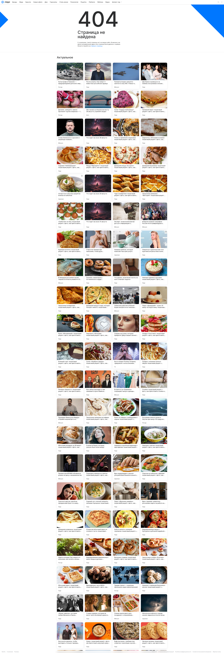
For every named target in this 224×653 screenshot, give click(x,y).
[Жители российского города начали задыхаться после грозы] (154, 607)
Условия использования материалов (202, 651)
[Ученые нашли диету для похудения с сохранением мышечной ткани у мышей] (126, 607)
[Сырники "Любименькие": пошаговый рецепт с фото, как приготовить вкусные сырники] (70, 160)
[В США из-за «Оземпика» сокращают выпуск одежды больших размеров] (126, 383)
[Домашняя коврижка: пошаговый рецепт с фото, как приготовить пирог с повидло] (70, 523)
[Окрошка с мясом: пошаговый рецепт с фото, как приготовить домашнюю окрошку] (154, 439)
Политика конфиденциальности (183, 651)
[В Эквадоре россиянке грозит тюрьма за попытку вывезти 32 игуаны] (70, 272)
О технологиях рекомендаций (166, 651)
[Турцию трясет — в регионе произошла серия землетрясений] (126, 579)
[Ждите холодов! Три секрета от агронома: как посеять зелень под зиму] (70, 551)
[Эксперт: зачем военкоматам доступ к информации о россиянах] (126, 216)
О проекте (154, 651)
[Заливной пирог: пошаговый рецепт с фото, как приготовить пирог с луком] (154, 104)
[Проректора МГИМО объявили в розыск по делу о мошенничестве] (70, 467)
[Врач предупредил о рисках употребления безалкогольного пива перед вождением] (126, 467)
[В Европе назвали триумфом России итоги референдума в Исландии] (154, 216)
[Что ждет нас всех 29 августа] (98, 188)
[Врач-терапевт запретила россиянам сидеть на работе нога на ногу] (154, 495)
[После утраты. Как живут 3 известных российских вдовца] (98, 76)
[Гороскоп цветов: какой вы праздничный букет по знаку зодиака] (70, 495)
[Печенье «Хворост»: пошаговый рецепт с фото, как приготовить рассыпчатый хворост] (70, 383)
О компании (10, 651)
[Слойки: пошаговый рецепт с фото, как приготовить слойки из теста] (154, 383)
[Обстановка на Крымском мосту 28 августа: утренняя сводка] (98, 104)
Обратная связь (217, 651)
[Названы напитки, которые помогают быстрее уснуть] (126, 244)
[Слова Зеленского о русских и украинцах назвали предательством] (70, 132)
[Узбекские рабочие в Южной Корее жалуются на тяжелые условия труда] (126, 300)
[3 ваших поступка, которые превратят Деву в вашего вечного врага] (126, 327)
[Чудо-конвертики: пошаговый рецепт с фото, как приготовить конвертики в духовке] (126, 188)
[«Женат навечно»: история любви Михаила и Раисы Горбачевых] (70, 607)
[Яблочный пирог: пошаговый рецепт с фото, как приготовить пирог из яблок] (70, 579)
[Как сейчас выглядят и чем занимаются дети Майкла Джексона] (98, 383)
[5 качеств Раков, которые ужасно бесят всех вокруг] (98, 439)
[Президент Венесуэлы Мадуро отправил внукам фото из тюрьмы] (70, 411)
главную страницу (96, 46)
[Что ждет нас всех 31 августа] (98, 216)
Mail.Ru (3, 651)
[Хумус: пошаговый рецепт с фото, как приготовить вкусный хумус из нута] (98, 635)
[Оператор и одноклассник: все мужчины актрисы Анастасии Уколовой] (154, 244)
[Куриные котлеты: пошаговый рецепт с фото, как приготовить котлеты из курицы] (70, 244)
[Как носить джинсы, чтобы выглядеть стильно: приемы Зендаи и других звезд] (70, 635)
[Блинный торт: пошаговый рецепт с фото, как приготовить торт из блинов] (70, 355)
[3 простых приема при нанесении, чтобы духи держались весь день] (98, 244)
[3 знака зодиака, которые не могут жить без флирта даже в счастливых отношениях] (98, 607)
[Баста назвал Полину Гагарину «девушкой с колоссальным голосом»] (126, 355)
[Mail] (2, 2)
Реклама (16, 651)
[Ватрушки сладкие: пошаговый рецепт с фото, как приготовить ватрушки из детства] (126, 551)
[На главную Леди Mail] (7, 2)
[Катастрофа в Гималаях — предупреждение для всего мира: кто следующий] (70, 76)
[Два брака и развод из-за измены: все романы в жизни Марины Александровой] (154, 76)
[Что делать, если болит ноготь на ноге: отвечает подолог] (126, 272)
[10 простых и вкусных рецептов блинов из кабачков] (70, 188)
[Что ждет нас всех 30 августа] (98, 132)
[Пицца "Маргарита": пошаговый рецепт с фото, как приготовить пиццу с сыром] (98, 160)
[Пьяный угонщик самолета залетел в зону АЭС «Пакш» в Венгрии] (126, 76)
